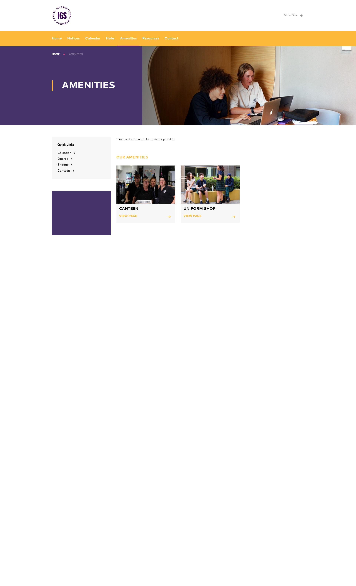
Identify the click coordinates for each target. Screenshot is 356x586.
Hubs (110, 38)
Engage (63, 164)
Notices (73, 38)
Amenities (128, 38)
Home (57, 38)
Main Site (291, 15)
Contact (171, 38)
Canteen (63, 170)
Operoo (63, 158)
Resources (150, 38)
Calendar (92, 38)
